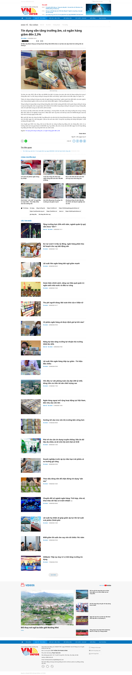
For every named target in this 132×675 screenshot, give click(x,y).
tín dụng (32, 208)
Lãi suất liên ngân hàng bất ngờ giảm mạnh (61, 263)
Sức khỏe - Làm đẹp (80, 18)
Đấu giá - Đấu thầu (54, 18)
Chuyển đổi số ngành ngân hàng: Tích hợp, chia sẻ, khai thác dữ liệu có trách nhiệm (64, 499)
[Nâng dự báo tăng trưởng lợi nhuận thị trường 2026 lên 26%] (31, 347)
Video (22, 630)
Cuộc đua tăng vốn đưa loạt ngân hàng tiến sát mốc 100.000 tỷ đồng (53, 178)
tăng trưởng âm (40, 208)
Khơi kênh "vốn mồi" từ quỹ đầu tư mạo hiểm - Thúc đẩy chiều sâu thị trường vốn (31, 201)
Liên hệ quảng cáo (95, 650)
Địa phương (102, 18)
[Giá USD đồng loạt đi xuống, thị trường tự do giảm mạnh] (53, 190)
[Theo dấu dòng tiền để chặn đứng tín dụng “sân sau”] (31, 484)
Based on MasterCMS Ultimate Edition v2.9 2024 (33, 673)
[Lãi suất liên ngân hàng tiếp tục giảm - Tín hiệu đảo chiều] (31, 367)
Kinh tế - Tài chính (40, 18)
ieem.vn (61, 211)
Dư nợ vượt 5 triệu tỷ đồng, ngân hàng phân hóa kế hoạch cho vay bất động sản (63, 245)
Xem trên (102, 585)
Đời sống (92, 18)
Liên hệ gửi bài (95, 653)
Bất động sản (68, 18)
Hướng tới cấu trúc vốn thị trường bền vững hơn (63, 420)
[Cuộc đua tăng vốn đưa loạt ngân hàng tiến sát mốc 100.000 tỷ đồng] (53, 167)
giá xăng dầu (33, 214)
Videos (30, 585)
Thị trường (65, 25)
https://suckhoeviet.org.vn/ (37, 211)
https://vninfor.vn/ (52, 208)
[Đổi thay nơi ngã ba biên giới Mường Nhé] (47, 607)
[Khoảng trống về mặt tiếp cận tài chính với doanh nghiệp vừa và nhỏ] (76, 190)
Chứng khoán (56, 25)
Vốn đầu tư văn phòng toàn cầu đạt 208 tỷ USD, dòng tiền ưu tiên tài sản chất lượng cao (63, 382)
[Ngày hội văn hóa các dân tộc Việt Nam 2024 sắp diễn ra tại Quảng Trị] (82, 620)
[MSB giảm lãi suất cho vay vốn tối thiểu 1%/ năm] (31, 543)
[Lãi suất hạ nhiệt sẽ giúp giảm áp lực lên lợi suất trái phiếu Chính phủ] (31, 524)
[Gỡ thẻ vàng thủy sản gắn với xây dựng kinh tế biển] (82, 607)
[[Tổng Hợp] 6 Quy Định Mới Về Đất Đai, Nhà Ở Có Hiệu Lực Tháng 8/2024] (82, 633)
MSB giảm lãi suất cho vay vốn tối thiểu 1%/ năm (63, 537)
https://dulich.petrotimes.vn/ (73, 211)
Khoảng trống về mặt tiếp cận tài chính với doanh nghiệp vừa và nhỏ (75, 201)
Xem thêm (53, 575)
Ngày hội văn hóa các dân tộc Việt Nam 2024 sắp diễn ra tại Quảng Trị (100, 617)
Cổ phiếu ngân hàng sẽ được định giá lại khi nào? (63, 322)
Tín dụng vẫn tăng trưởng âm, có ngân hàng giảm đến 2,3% (42, 130)
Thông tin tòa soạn (96, 647)
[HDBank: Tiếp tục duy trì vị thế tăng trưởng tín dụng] (31, 563)
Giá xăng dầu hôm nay (44, 214)
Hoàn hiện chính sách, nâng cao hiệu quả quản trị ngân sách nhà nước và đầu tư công (63, 284)
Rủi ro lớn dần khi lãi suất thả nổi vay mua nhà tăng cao (75, 177)
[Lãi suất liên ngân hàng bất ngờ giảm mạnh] (31, 269)
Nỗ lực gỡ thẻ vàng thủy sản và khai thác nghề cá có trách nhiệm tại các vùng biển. (99, 592)
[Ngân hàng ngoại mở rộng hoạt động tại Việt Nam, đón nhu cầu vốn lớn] (31, 406)
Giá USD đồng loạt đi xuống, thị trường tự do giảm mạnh (52, 201)
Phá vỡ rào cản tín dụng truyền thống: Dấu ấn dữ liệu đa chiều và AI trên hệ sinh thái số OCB (63, 440)
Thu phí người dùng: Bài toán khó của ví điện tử (63, 302)
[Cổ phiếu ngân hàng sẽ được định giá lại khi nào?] (31, 328)
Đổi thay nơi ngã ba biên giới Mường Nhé (40, 627)
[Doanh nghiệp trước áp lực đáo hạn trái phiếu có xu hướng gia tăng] (31, 465)
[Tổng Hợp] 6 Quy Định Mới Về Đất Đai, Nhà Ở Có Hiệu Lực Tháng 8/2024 (100, 630)
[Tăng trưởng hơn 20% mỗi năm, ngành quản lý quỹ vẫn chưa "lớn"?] (31, 230)
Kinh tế (42, 25)
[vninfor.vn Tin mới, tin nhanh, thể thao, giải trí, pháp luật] (29, 11)
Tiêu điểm (28, 18)
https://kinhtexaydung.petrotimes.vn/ (69, 208)
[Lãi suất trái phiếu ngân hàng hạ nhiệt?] (31, 167)
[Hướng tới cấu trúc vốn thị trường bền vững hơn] (31, 426)
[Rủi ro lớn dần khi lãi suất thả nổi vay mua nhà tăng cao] (76, 167)
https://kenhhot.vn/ (52, 211)
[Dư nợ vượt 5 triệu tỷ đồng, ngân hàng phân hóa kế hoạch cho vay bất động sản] (31, 250)
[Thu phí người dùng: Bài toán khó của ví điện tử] (31, 308)
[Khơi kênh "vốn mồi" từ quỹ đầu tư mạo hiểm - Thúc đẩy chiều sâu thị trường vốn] (31, 190)
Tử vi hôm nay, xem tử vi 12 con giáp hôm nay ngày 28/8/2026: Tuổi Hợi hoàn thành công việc (47, 151)
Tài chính (48, 25)
